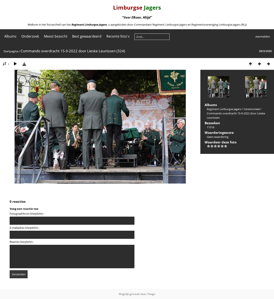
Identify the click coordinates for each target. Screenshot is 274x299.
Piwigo (151, 294)
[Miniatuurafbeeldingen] (250, 63)
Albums (10, 36)
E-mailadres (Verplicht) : (24, 228)
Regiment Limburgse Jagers (224, 109)
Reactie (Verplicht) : (22, 242)
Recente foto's (118, 36)
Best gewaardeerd (86, 36)
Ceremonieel (252, 109)
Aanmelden (262, 36)
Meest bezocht (55, 36)
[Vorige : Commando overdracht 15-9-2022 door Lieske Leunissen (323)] (259, 63)
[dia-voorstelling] (15, 63)
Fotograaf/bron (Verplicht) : (27, 214)
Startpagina (10, 51)
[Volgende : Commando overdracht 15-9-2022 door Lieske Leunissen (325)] (268, 63)
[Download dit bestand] (24, 63)
